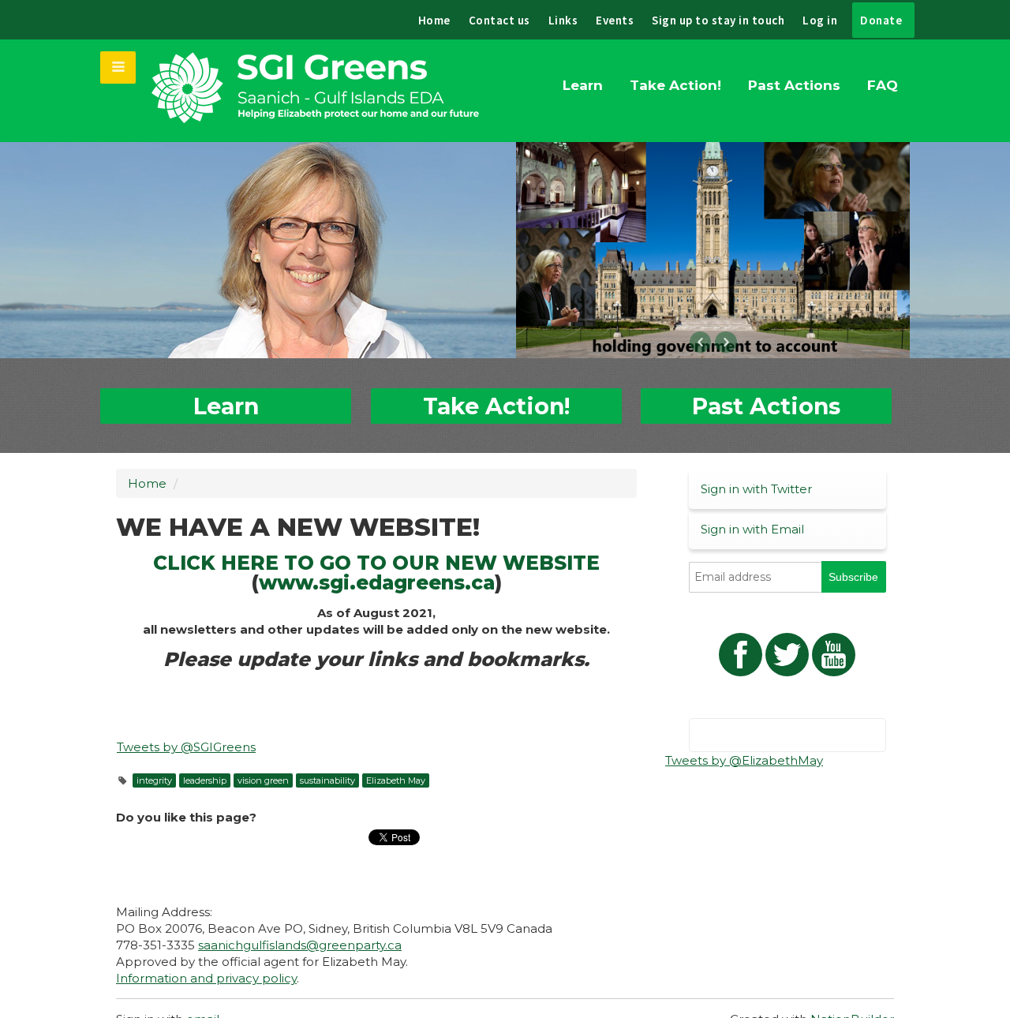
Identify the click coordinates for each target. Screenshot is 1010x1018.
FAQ (882, 85)
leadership (204, 780)
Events (615, 20)
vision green (263, 780)
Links (563, 20)
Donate (881, 20)
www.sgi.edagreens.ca (377, 582)
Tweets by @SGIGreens (186, 746)
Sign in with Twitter (756, 488)
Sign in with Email (752, 529)
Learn (583, 85)
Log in (819, 20)
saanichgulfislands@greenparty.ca (300, 945)
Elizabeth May (395, 780)
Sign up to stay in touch (718, 20)
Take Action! (675, 85)
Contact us (499, 20)
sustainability (327, 780)
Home (434, 20)
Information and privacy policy (206, 978)
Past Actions (794, 85)
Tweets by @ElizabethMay (744, 760)
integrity (154, 780)
